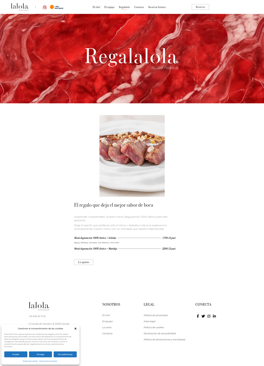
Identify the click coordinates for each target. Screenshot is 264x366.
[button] (75, 328)
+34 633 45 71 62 (37, 316)
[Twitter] (203, 316)
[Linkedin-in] (214, 316)
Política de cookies (30, 361)
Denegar (40, 354)
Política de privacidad (48, 361)
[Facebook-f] (197, 316)
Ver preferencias (65, 354)
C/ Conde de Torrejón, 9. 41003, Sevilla (49, 324)
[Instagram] (208, 316)
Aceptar (15, 354)
